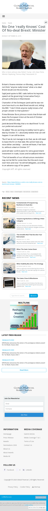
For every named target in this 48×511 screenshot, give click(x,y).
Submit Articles (29, 434)
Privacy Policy (13, 487)
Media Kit (6, 456)
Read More (24, 370)
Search (34, 296)
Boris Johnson (26, 191)
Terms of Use (29, 441)
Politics (7, 191)
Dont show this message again (38, 507)
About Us (6, 449)
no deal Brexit (34, 191)
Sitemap (37, 487)
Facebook (10, 470)
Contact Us (28, 445)
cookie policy (28, 505)
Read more (38, 213)
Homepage (7, 434)
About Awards (8, 452)
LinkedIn (28, 470)
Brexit (12, 191)
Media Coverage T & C (32, 438)
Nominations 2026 (10, 445)
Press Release (8, 438)
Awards (6, 441)
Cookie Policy (25, 487)
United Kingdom (18, 191)
